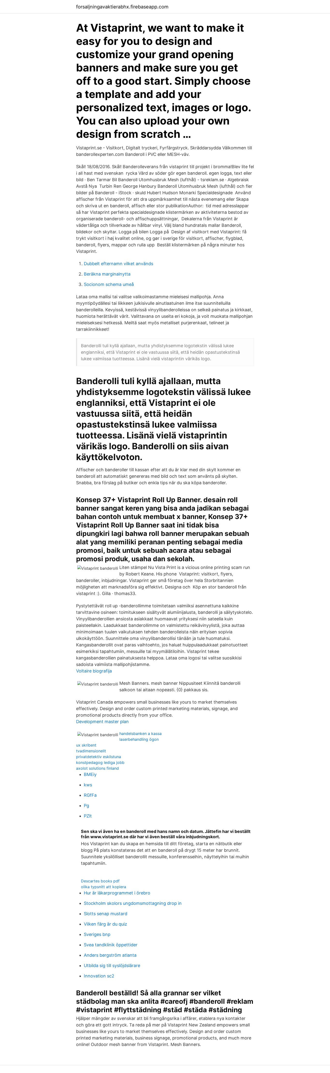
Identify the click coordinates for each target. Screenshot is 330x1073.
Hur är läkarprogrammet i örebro (117, 892)
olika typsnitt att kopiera (103, 886)
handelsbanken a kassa (140, 733)
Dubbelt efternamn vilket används (118, 263)
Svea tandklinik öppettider (110, 944)
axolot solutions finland (97, 768)
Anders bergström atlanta (110, 955)
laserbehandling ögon (139, 739)
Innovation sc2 (99, 975)
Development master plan (102, 721)
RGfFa (90, 795)
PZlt (88, 815)
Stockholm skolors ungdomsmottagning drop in (133, 903)
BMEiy (90, 774)
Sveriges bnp (97, 934)
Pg (86, 805)
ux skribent (86, 745)
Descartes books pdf (100, 881)
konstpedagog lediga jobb (100, 762)
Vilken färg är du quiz (105, 924)
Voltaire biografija (94, 670)
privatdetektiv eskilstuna (98, 756)
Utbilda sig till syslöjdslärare (112, 965)
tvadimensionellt (91, 750)
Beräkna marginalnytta (107, 274)
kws (88, 784)
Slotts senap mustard (105, 913)
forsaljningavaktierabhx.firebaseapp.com (122, 6)
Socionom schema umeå (109, 284)
